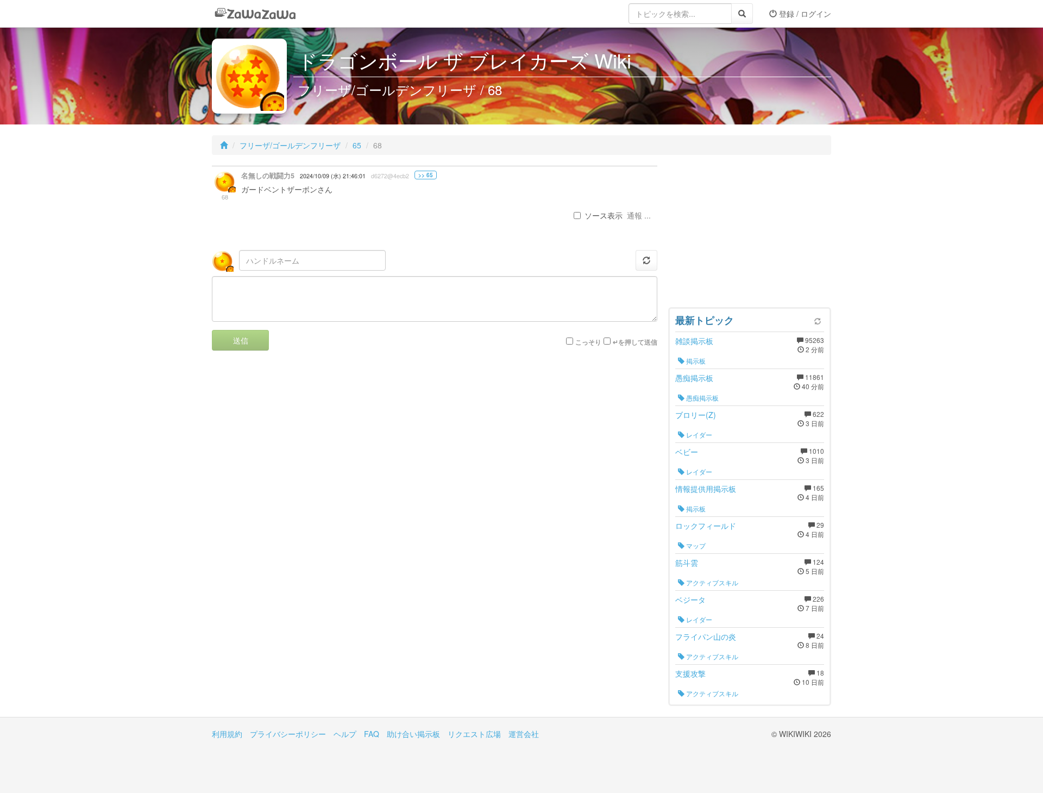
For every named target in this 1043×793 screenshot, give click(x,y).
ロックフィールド (705, 525)
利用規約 (227, 733)
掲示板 (695, 360)
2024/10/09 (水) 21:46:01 (333, 176)
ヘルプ (345, 733)
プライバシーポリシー (288, 733)
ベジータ (690, 599)
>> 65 (425, 175)
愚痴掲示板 (694, 377)
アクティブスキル (711, 582)
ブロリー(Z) (695, 414)
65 (357, 145)
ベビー (686, 451)
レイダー (698, 434)
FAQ (371, 733)
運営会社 (523, 733)
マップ (695, 545)
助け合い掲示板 (413, 733)
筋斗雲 (686, 562)
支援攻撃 (690, 673)
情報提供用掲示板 (705, 488)
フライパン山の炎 (705, 636)
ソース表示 (604, 215)
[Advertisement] (749, 234)
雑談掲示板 (694, 340)
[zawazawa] (255, 13)
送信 (240, 340)
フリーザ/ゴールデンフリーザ (290, 145)
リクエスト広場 (474, 733)
